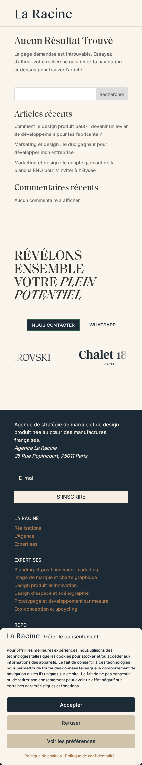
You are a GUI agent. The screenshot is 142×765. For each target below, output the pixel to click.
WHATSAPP (102, 324)
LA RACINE (26, 518)
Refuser (71, 723)
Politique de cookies (43, 755)
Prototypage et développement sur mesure (61, 601)
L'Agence (24, 536)
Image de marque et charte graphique (55, 577)
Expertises (26, 544)
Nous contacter (53, 325)
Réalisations (27, 528)
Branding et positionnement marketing (56, 569)
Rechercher (111, 94)
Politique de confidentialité (90, 755)
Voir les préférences (71, 741)
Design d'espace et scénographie (51, 593)
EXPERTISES (27, 560)
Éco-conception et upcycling (45, 609)
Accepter (71, 705)
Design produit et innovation (45, 585)
